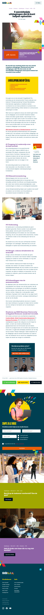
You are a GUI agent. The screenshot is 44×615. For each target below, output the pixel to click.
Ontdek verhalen (6, 584)
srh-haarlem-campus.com (36, 152)
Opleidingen (21, 8)
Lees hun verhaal (9, 554)
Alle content (5, 590)
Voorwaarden (4, 598)
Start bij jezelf (5, 582)
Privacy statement (5, 600)
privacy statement (19, 443)
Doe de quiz (8, 499)
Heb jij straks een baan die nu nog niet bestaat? (19, 549)
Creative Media (10, 318)
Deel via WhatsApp (10, 382)
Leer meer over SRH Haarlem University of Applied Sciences (37, 158)
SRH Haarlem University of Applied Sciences (18, 129)
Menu (38, 2)
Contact (16, 588)
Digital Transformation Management (25, 318)
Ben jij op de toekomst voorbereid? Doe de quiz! (20, 494)
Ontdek (10, 8)
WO (34, 8)
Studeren (16, 8)
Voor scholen (17, 584)
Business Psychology (12, 320)
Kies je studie (5, 588)
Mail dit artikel (36, 382)
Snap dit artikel (24, 382)
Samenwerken (17, 586)
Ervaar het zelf (5, 586)
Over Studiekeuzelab (18, 582)
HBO (31, 8)
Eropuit (27, 8)
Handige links (5, 592)
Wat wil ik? (13, 546)
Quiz (21, 490)
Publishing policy (5, 602)
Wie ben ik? (13, 490)
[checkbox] (25, 437)
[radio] (25, 435)
